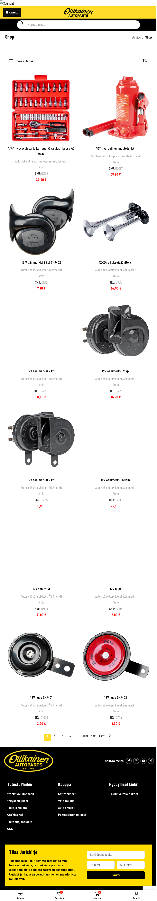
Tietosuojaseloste (19, 822)
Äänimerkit (55, 270)
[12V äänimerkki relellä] (116, 440)
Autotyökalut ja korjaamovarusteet (35, 161)
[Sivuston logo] (78, 12)
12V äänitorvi (41, 588)
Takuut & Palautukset (123, 794)
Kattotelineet (67, 794)
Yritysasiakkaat (17, 801)
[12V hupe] (116, 548)
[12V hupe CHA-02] (116, 657)
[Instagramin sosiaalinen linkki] (136, 761)
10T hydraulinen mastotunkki (115, 148)
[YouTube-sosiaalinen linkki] (143, 761)
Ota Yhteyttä (15, 814)
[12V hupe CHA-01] (41, 657)
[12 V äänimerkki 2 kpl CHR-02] (41, 222)
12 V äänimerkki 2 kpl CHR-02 (41, 262)
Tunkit (137, 156)
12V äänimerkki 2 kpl (41, 371)
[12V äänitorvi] (41, 548)
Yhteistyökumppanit (20, 794)
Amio (41, 167)
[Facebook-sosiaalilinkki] (129, 761)
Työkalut (62, 161)
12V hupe (116, 588)
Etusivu (136, 37)
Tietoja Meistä (17, 807)
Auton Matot (66, 807)
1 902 (102, 736)
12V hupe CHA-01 (41, 697)
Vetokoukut (66, 801)
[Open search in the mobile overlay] (78, 25)
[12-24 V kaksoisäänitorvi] (116, 222)
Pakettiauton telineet (72, 814)
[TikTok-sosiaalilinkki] (151, 761)
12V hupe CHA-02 (115, 697)
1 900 (86, 736)
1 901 (93, 736)
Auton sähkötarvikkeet (34, 270)
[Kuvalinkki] (28, 760)
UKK (10, 828)
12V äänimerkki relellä (116, 480)
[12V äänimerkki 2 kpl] (41, 331)
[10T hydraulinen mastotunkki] (116, 108)
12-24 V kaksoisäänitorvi (115, 262)
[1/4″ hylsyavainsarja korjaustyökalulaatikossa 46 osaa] (41, 108)
